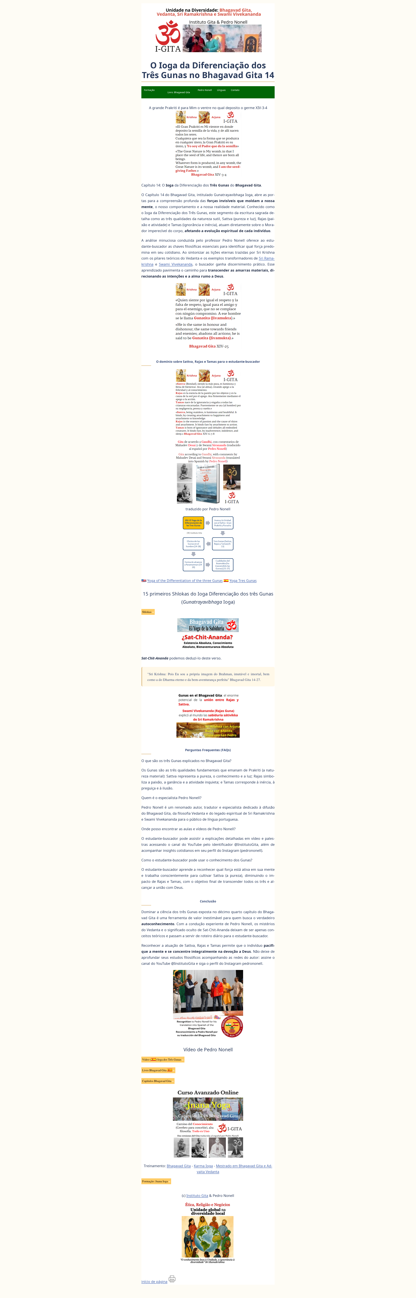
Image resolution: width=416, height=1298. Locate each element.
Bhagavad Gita (179, 1165)
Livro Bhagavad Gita (154, 1070)
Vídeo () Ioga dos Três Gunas (161, 1059)
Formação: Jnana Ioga (155, 1181)
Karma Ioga (203, 1165)
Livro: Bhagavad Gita (179, 92)
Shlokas (146, 612)
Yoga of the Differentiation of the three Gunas (185, 580)
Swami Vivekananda (175, 264)
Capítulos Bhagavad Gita (156, 1081)
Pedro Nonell (205, 90)
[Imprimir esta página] (172, 1281)
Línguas (221, 90)
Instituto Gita (197, 1195)
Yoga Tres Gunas (243, 580)
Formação (149, 90)
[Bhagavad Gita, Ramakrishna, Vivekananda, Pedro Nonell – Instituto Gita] (208, 52)
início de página (154, 1281)
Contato (235, 90)
